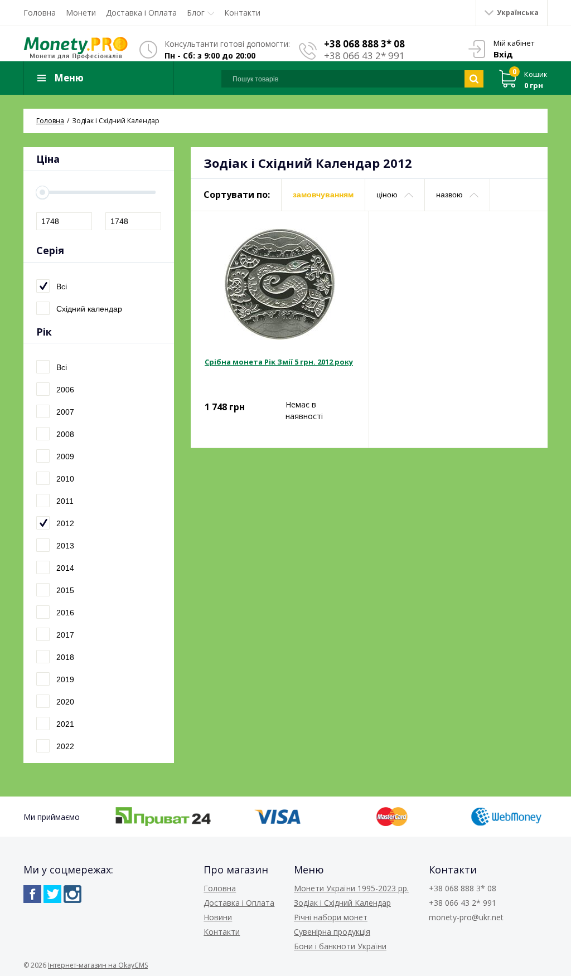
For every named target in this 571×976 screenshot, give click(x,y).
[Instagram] (72, 894)
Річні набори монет (330, 917)
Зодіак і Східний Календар (342, 902)
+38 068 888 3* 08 (364, 43)
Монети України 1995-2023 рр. (351, 888)
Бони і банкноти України (340, 946)
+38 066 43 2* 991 (364, 55)
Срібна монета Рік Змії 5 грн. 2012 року (279, 362)
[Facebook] (32, 894)
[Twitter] (52, 894)
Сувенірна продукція (332, 931)
